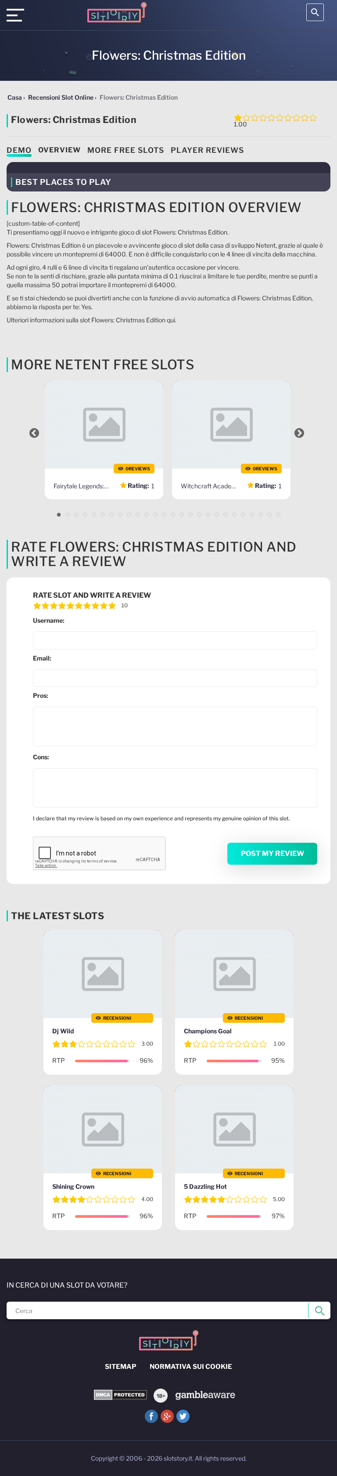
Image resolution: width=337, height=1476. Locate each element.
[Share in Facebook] (151, 1416)
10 (138, 514)
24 (260, 514)
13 (164, 514)
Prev (34, 433)
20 (225, 514)
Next (299, 433)
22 (243, 514)
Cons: (41, 757)
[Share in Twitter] (183, 1416)
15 (181, 514)
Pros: (40, 695)
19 (217, 514)
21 (234, 514)
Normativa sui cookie (191, 1367)
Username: (49, 620)
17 (199, 514)
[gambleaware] (204, 1394)
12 (155, 514)
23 (252, 514)
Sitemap (120, 1367)
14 (173, 514)
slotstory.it (178, 1458)
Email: (42, 658)
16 (190, 514)
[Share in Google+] (167, 1416)
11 (146, 514)
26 (278, 514)
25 (269, 514)
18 (208, 514)
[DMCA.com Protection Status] (120, 1395)
